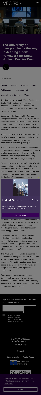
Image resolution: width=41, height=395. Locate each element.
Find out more (20, 215)
